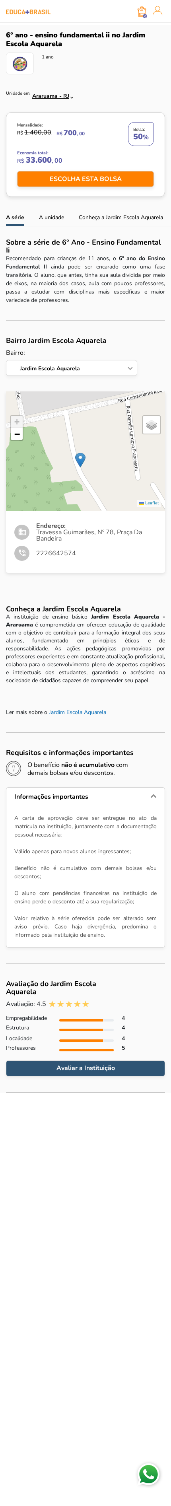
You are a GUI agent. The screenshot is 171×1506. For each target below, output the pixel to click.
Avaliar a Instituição (85, 1068)
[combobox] (48, 94)
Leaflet (151, 503)
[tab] (85, 797)
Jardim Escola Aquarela (77, 712)
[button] (80, 460)
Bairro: (43, 360)
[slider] (69, 1004)
